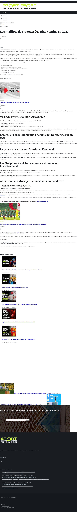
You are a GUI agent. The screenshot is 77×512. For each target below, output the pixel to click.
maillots (13, 74)
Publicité (5, 20)
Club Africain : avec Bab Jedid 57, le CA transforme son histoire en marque (19, 304)
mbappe (17, 74)
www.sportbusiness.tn (42, 201)
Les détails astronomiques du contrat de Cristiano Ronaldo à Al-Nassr (14, 484)
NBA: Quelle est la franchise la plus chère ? (9, 487)
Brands (4, 15)
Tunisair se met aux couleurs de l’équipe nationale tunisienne (13, 473)
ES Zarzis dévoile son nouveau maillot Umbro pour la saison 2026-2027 (18, 339)
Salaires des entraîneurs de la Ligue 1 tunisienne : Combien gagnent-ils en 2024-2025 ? (17, 475)
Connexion (5, 1)
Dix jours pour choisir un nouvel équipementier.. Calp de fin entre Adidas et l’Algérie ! (23, 224)
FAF (18, 232)
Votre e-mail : (3, 419)
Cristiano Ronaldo (7, 74)
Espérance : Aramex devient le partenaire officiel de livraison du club (18, 322)
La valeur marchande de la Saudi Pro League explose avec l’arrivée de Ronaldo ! (16, 482)
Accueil (4, 12)
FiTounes (5, 13)
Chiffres (1, 74)
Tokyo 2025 (2, 195)
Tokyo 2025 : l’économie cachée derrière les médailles (14, 102)
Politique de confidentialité (8, 507)
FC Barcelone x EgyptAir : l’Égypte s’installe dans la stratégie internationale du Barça (22, 269)
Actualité (2, 24)
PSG (22, 74)
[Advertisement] (8, 365)
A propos (4, 504)
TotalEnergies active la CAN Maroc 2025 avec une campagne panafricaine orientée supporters (19, 477)
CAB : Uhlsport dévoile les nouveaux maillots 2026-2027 (15, 287)
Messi (20, 74)
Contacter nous (5, 506)
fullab (14, 497)
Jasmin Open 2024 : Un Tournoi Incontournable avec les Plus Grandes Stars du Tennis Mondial (18, 472)
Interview (5, 18)
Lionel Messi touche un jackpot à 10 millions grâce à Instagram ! (13, 480)
